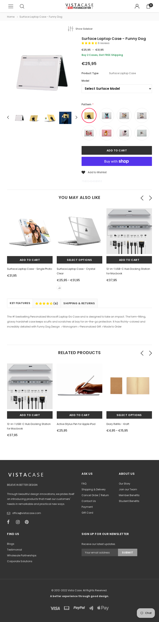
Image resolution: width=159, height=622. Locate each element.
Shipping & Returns (79, 303)
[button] (90, 43)
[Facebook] (10, 522)
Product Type (90, 73)
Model (85, 80)
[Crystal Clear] (59, 287)
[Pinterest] (28, 522)
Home (10, 16)
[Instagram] (19, 522)
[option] (42, 73)
